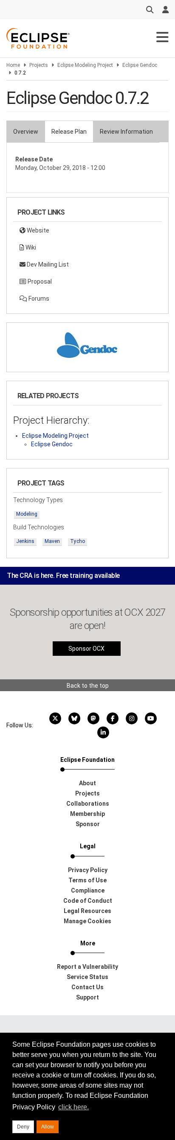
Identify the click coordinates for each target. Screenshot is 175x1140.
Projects (38, 65)
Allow (47, 1127)
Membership (87, 813)
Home (13, 65)
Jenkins (25, 541)
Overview (25, 131)
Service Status (87, 976)
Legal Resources (87, 910)
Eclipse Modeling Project (85, 65)
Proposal (39, 281)
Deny (23, 1127)
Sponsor (88, 824)
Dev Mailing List (47, 264)
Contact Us (87, 987)
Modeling (26, 514)
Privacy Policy (87, 870)
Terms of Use (87, 880)
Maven (52, 541)
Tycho (77, 541)
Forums (38, 298)
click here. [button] (73, 1107)
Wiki (30, 247)
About (87, 783)
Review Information (126, 131)
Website (37, 230)
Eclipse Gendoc (139, 65)
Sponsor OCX (86, 648)
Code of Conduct (87, 900)
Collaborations (87, 803)
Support (87, 997)
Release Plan (69, 131)
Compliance (87, 890)
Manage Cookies (87, 921)
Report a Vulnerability (87, 966)
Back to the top (88, 685)
